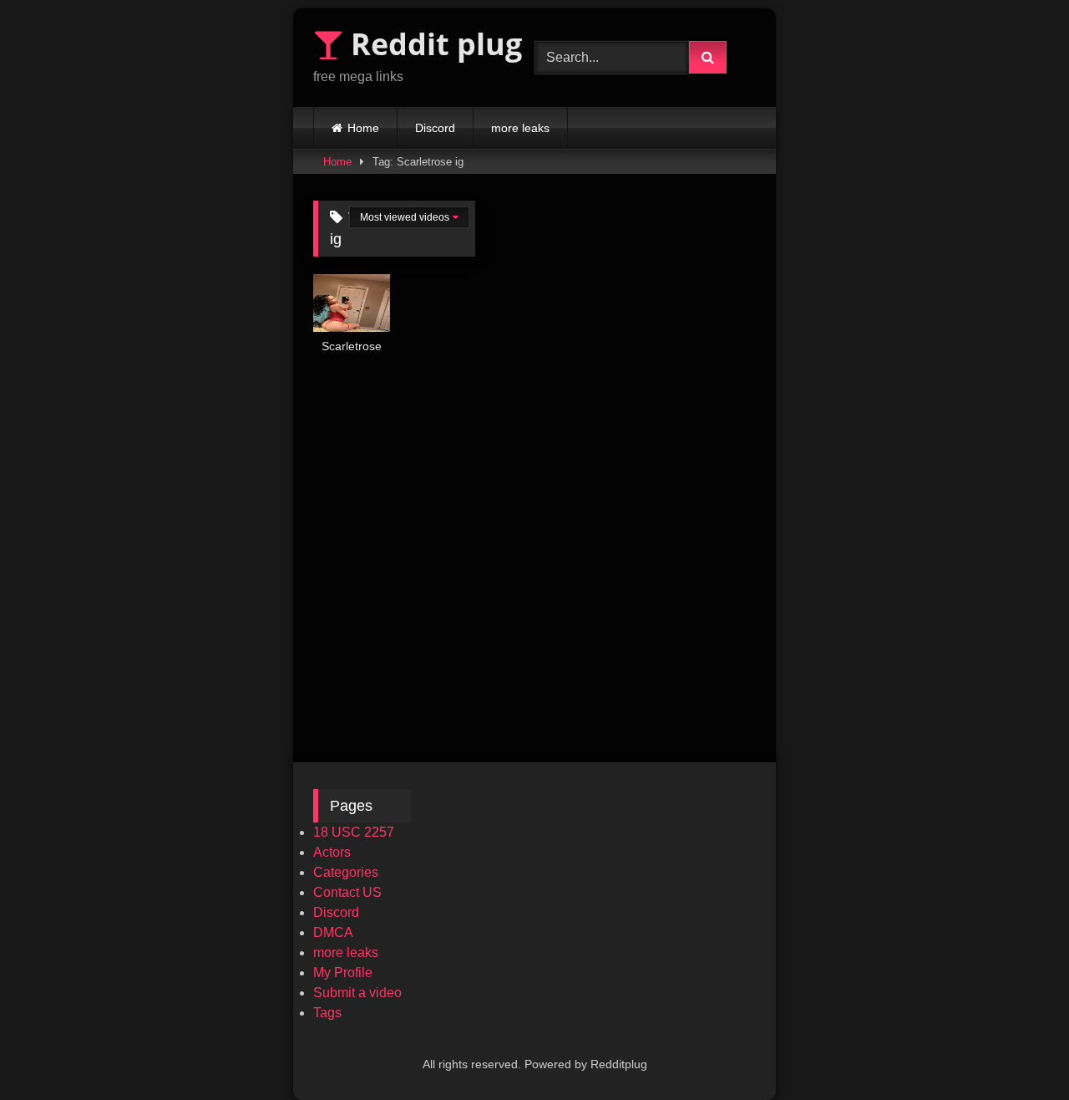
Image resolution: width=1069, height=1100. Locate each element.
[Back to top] (1017, 1050)
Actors (332, 852)
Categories (345, 872)
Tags (327, 1013)
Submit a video (357, 992)
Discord (435, 128)
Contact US (347, 892)
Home (363, 128)
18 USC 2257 (353, 832)
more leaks (520, 128)
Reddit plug (432, 43)
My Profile (342, 972)
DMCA (333, 932)
